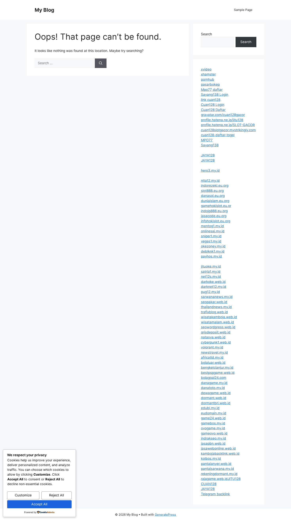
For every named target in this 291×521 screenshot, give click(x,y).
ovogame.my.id (213, 428)
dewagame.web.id (216, 393)
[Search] (101, 63)
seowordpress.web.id (218, 327)
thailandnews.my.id (216, 307)
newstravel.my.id (214, 352)
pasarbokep (210, 84)
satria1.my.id (211, 272)
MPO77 (207, 140)
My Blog (44, 10)
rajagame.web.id (214, 479)
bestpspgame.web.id (218, 373)
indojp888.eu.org (214, 211)
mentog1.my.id (212, 226)
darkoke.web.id (213, 282)
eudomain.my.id (213, 413)
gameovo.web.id (214, 433)
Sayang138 (210, 145)
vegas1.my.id (211, 241)
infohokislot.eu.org (215, 221)
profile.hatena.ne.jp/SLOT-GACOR (228, 125)
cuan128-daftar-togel (218, 135)
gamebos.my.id (213, 423)
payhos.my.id (211, 256)
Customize (23, 495)
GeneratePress (165, 514)
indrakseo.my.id (213, 438)
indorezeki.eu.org (214, 186)
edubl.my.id (210, 408)
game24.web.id (213, 418)
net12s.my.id (211, 277)
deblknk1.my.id (212, 251)
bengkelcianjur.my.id (217, 368)
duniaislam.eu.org (215, 201)
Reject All (56, 495)
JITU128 (234, 479)
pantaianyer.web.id (216, 464)
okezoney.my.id (213, 246)
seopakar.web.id (214, 302)
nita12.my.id (210, 181)
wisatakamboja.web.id (219, 317)
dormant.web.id (213, 398)
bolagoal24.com (213, 378)
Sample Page (243, 10)
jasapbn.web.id (213, 443)
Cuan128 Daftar (213, 110)
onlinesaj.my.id (212, 231)
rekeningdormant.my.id (219, 474)
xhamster (208, 74)
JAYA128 (208, 155)
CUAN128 (208, 484)
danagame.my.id (214, 383)
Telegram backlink (215, 494)
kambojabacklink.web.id (220, 454)
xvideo (206, 69)
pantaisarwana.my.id (217, 469)
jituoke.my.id (211, 266)
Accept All (39, 504)
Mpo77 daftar (212, 90)
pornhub (207, 79)
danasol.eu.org (213, 196)
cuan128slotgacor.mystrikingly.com (228, 130)
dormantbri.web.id (215, 403)
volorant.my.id (212, 347)
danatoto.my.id (213, 388)
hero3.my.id (210, 170)
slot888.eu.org (212, 191)
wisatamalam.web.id (217, 322)
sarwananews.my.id (217, 297)
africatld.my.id (212, 357)
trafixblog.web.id (214, 312)
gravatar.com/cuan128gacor (223, 115)
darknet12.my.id (213, 287)
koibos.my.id (211, 459)
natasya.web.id (213, 337)
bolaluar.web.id (213, 363)
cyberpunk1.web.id (216, 342)
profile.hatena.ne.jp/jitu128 (222, 120)
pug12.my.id (210, 292)
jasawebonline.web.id (218, 448)
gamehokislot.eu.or (216, 206)
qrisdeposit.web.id (215, 332)
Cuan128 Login (212, 105)
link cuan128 (210, 100)
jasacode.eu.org (213, 216)
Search (206, 34)
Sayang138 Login (214, 95)
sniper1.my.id (211, 236)
